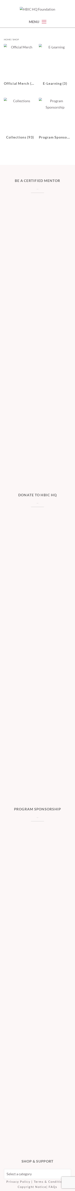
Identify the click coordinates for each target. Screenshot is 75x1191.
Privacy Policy (18, 1181)
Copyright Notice (32, 1187)
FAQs (53, 1187)
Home (7, 39)
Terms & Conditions (50, 1181)
